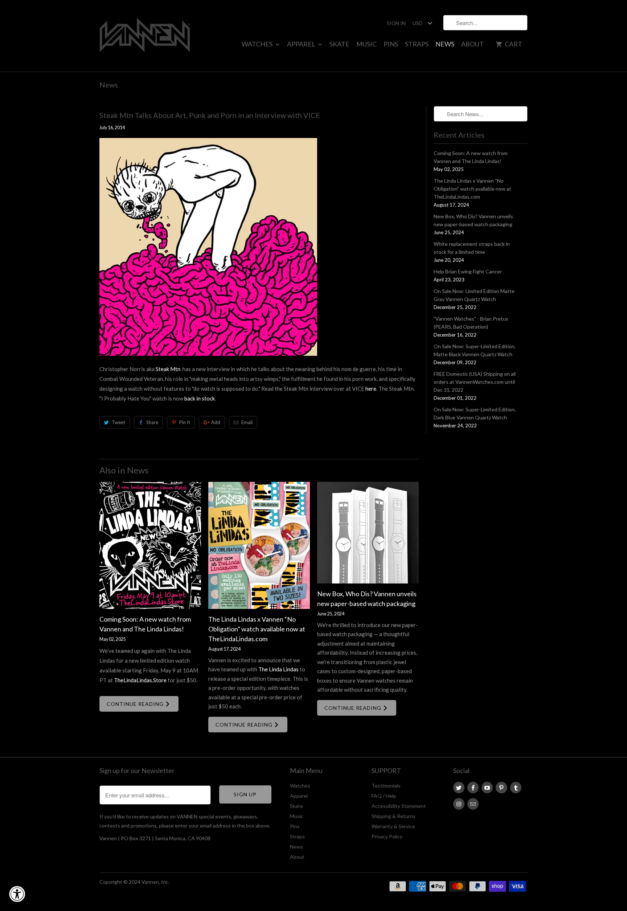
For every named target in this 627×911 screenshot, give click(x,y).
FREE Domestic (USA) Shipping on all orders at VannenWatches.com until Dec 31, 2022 (475, 382)
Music (366, 44)
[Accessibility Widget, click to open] (17, 894)
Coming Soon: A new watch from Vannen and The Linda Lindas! (471, 157)
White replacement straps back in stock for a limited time (472, 248)
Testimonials (386, 785)
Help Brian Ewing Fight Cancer (468, 271)
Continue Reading (136, 704)
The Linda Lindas (278, 669)
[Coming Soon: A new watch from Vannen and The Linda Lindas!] (150, 545)
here (370, 388)
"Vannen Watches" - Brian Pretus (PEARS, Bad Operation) (471, 323)
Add (215, 422)
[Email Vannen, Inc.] (473, 804)
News (444, 44)
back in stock (199, 398)
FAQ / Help (384, 796)
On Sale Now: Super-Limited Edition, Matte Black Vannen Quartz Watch (475, 350)
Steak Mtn (168, 369)
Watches (258, 44)
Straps (417, 44)
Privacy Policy (387, 836)
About (472, 44)
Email (247, 422)
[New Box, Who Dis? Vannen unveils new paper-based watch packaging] (368, 532)
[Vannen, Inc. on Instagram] (458, 804)
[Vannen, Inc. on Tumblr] (515, 787)
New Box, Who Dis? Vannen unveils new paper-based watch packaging (473, 220)
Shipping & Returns (393, 816)
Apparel (301, 44)
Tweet (118, 422)
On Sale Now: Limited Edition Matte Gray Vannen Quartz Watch (474, 295)
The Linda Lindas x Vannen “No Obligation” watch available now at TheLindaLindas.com (256, 629)
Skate (339, 44)
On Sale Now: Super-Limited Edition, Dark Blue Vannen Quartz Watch (475, 413)
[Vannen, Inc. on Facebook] (473, 787)
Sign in (396, 23)
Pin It (184, 422)
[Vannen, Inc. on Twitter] (458, 787)
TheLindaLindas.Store (140, 680)
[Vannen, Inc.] (144, 35)
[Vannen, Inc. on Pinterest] (501, 787)
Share (152, 422)
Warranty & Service (393, 826)
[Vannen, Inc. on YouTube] (487, 787)
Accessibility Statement (399, 806)
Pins (391, 44)
